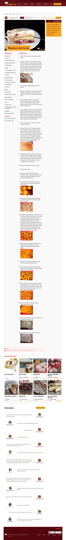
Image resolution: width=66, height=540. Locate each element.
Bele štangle (26, 368)
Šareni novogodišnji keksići (54, 368)
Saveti (32, 4)
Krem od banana (11, 368)
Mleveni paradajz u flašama (53, 30)
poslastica (24, 350)
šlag (8, 350)
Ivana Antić (39, 513)
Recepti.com (10, 4)
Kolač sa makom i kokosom (54, 390)
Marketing (23, 534)
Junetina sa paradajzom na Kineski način (53, 26)
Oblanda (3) (26, 390)
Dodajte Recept (57, 4)
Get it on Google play (58, 532)
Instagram (54, 534)
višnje (13, 350)
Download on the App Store (52, 532)
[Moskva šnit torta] (31, 78)
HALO (11, 536)
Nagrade (46, 4)
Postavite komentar (40, 407)
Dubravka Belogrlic (10, 438)
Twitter (44, 534)
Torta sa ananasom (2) (52, 32)
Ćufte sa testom (50, 34)
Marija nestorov (39, 416)
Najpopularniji (57, 21)
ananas (18, 350)
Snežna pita (40, 368)
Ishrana (25, 4)
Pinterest (59, 534)
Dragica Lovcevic (14, 17)
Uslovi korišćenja (19, 534)
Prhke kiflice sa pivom (11, 390)
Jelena (10, 471)
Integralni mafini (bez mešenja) (53, 28)
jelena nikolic (10, 521)
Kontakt (27, 534)
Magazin (39, 4)
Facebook (39, 534)
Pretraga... (51, 4)
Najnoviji (49, 21)
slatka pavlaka (31, 350)
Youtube (48, 534)
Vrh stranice (57, 528)
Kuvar (19, 4)
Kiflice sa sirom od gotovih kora (53, 24)
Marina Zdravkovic (10, 490)
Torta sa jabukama (40, 390)
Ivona (10, 453)
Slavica (10, 506)
